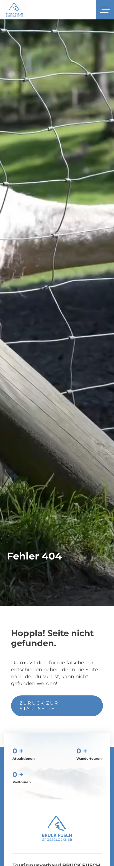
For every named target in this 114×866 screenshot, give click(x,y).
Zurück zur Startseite (39, 705)
